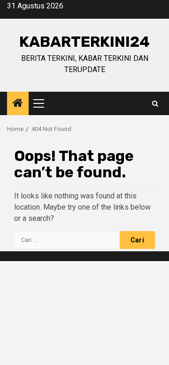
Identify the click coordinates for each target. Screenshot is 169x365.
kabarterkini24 (84, 42)
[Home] (18, 103)
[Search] (155, 104)
